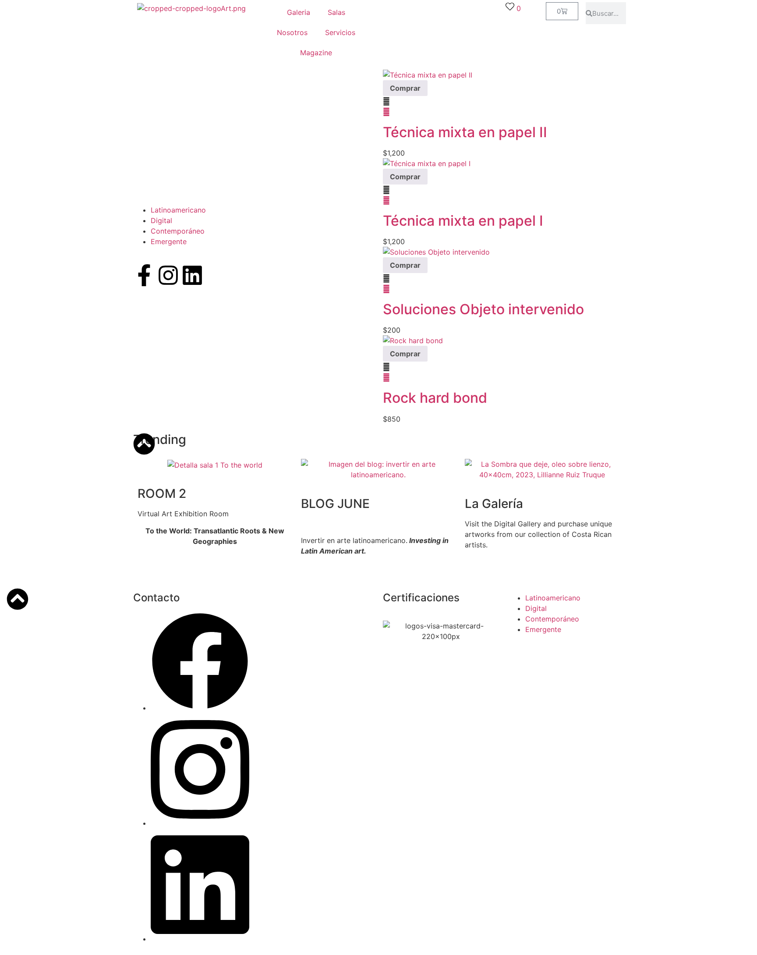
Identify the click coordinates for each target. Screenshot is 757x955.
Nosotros (292, 32)
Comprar (405, 88)
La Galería (494, 503)
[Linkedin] (192, 275)
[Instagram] (168, 275)
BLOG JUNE (335, 503)
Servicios (340, 32)
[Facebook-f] (144, 275)
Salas (336, 12)
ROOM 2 (162, 493)
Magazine (316, 52)
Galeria (298, 12)
